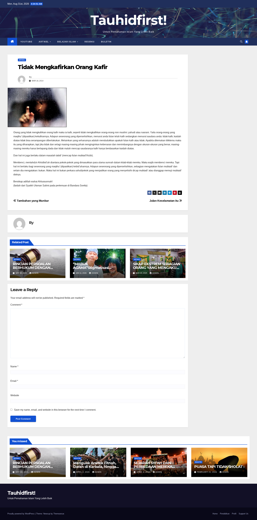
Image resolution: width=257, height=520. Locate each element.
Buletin (106, 41)
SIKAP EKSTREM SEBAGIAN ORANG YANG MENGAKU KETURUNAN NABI (156, 268)
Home (215, 514)
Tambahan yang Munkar (32, 200)
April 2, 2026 (83, 472)
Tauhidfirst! (128, 20)
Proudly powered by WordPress (21, 514)
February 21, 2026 (207, 472)
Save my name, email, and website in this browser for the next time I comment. (55, 410)
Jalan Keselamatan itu (164, 200)
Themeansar (58, 514)
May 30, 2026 (22, 472)
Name (14, 366)
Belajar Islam (67, 41)
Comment (16, 304)
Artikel (44, 41)
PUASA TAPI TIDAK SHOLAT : (219, 466)
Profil (234, 514)
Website (14, 395)
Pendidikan (224, 514)
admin (35, 273)
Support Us (243, 514)
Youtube (26, 41)
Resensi (89, 41)
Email (14, 381)
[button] (241, 41)
